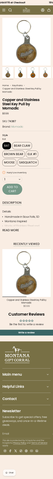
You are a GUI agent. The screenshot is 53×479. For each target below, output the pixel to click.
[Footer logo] (17, 355)
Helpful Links (13, 386)
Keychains (17, 85)
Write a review (26, 332)
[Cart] (49, 10)
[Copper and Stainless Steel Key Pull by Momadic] (26, 273)
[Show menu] (4, 10)
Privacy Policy (19, 442)
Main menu (12, 374)
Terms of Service (39, 442)
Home (5, 85)
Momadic (17, 126)
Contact (9, 398)
